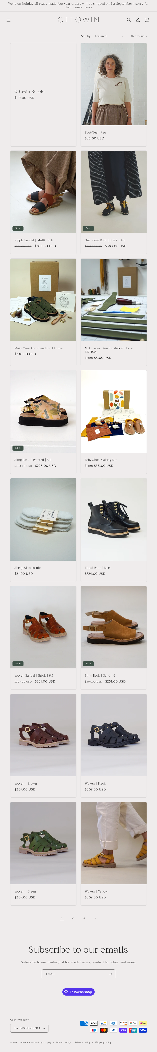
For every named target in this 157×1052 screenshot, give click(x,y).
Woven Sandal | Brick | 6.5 (34, 676)
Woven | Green (25, 891)
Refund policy (63, 1042)
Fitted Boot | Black (98, 568)
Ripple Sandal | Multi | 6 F (34, 240)
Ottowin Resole (29, 91)
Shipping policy (103, 1042)
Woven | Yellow (96, 891)
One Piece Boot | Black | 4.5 (105, 240)
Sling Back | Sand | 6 (100, 676)
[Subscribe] (110, 974)
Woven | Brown (26, 783)
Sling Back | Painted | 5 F (33, 460)
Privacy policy (83, 1042)
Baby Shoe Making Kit (101, 460)
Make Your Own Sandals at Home (39, 348)
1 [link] (62, 918)
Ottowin (24, 1042)
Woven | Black (95, 783)
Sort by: (86, 36)
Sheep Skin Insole (27, 568)
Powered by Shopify (40, 1042)
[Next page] (95, 918)
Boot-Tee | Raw (95, 132)
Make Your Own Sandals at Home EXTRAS (109, 350)
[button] (8, 19)
